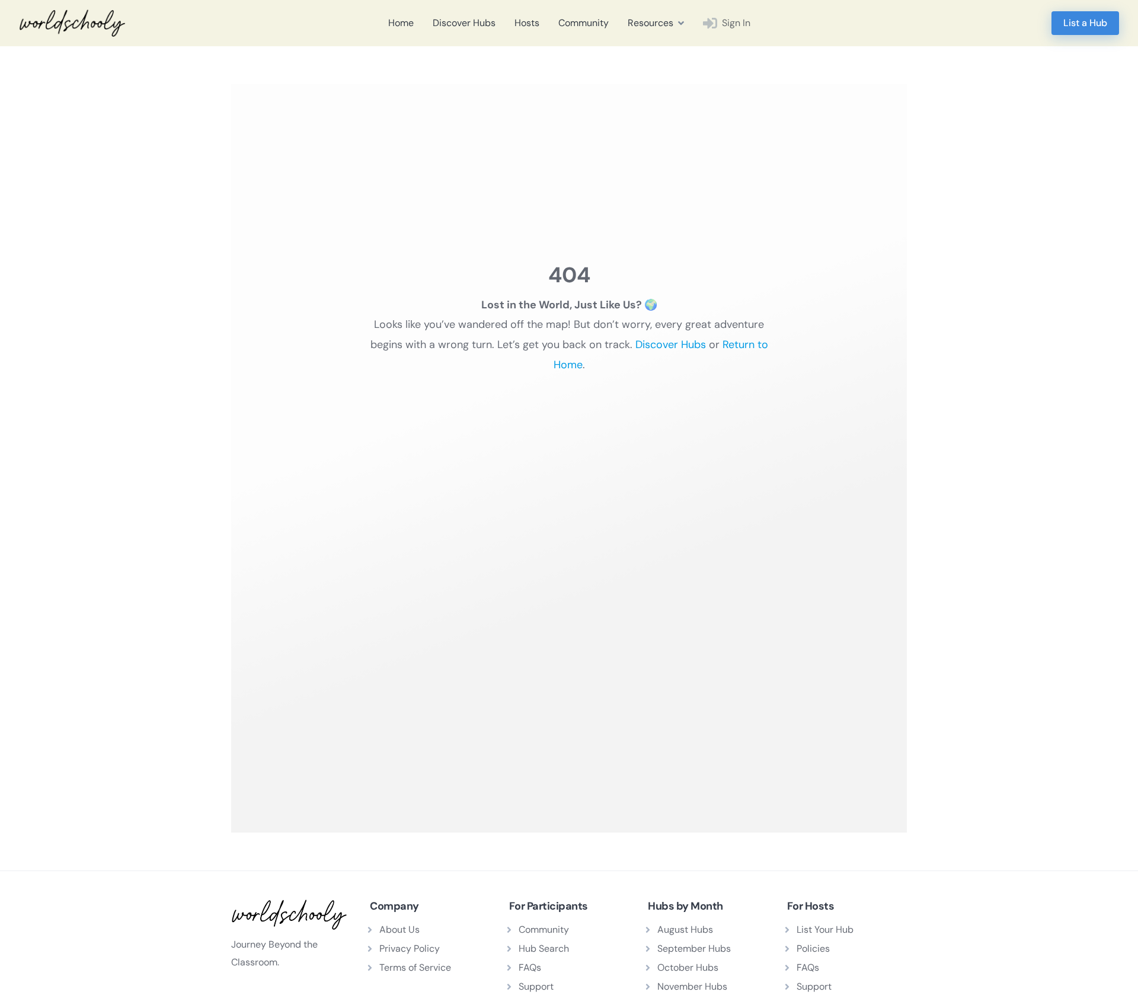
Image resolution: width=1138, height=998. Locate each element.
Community (583, 23)
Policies (813, 948)
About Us (399, 929)
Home (401, 23)
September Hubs (694, 948)
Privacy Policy (409, 948)
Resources (650, 23)
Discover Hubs (464, 23)
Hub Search (544, 948)
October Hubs (687, 967)
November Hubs (692, 986)
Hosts (526, 23)
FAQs (530, 967)
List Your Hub (825, 929)
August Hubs (685, 929)
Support (536, 986)
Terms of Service (415, 967)
